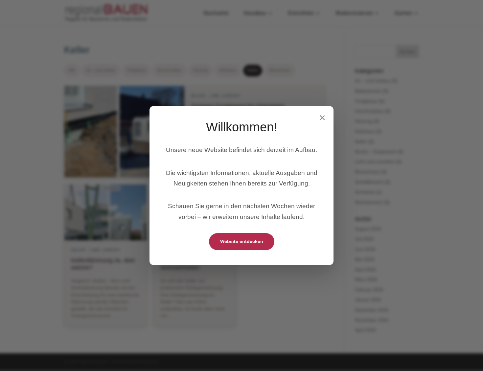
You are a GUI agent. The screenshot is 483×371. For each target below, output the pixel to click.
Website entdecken (241, 241)
